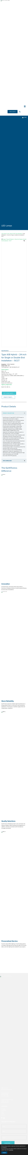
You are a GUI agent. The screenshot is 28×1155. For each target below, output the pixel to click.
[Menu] (25, 106)
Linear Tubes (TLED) (11, 233)
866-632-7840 (5, 1101)
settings (11, 1150)
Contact (3, 1115)
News (2, 1112)
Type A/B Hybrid (19, 233)
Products (3, 1109)
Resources (3, 1110)
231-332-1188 (5, 1094)
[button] (24, 240)
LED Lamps (3, 233)
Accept (4, 1152)
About (2, 1113)
